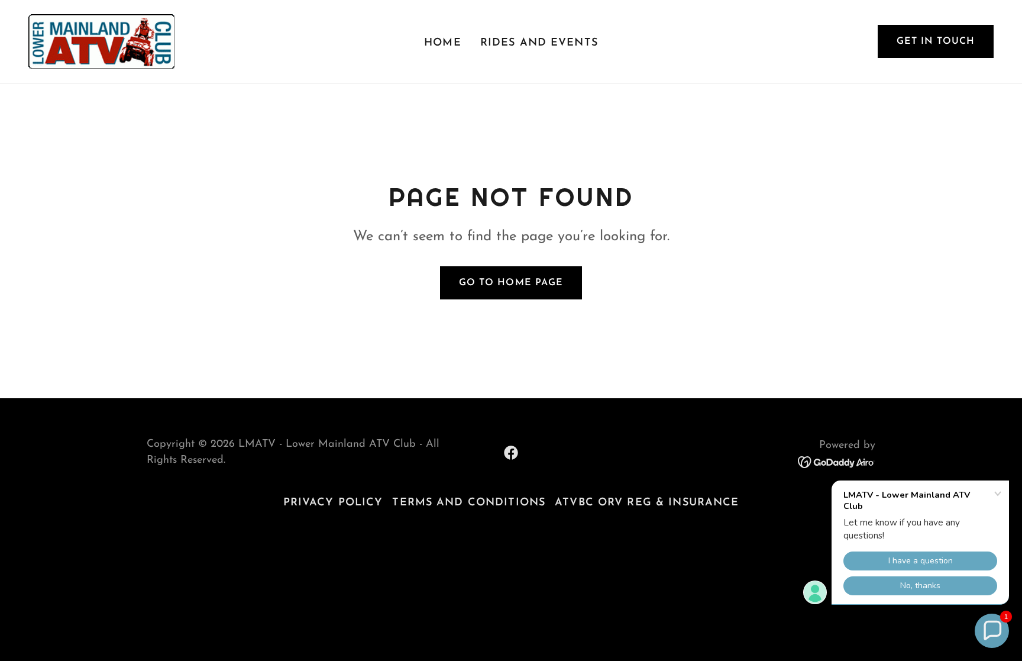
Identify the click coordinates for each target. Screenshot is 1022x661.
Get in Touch (936, 41)
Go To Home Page (510, 283)
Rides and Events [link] (539, 43)
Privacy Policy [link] (333, 503)
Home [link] (442, 43)
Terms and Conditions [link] (468, 503)
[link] (101, 41)
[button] (992, 631)
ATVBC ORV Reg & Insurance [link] (647, 503)
